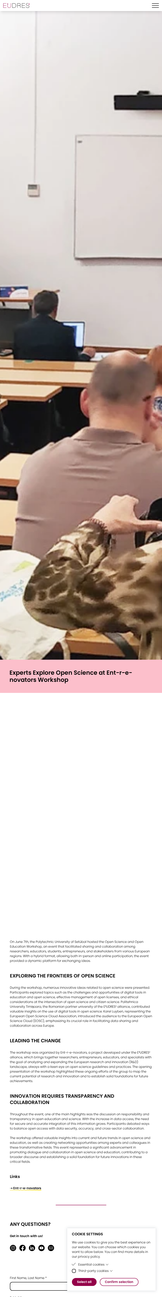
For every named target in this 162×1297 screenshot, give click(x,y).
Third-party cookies (93, 1271)
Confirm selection (119, 1282)
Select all (84, 1282)
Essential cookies (91, 1264)
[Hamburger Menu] (155, 5)
